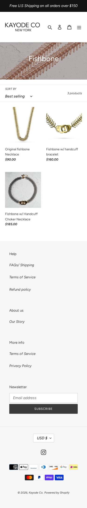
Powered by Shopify (56, 492)
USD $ (42, 438)
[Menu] (79, 27)
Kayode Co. (36, 492)
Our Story (17, 322)
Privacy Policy (20, 366)
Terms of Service (22, 277)
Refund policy (20, 289)
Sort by (10, 89)
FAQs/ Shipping (21, 265)
